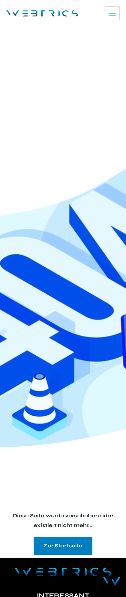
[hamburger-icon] (112, 13)
